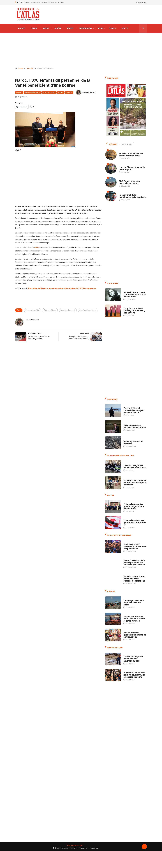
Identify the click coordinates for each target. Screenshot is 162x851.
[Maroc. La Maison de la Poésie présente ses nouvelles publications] (113, 562)
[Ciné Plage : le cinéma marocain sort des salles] (113, 602)
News (100, 28)
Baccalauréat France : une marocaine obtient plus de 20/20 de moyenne (62, 288)
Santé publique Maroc (87, 310)
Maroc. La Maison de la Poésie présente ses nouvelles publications (134, 562)
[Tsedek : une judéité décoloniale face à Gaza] (113, 466)
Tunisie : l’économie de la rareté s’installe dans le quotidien (44, 2)
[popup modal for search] (143, 28)
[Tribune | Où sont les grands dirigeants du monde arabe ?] (113, 506)
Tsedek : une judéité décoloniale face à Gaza (134, 466)
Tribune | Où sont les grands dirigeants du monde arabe (133, 506)
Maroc (46, 28)
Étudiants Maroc (50, 310)
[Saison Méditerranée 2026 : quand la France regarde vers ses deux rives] (113, 619)
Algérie (58, 28)
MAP (37, 247)
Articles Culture (130, 290)
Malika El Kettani (88, 92)
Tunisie (70, 28)
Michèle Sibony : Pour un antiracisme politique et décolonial (135, 482)
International (85, 28)
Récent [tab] (113, 144)
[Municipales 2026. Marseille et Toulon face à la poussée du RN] (113, 546)
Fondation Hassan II (67, 310)
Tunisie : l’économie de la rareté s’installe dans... (131, 154)
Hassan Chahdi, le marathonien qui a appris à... (132, 196)
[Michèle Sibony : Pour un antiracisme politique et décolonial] (113, 482)
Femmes (126, 478)
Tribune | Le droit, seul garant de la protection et (134, 522)
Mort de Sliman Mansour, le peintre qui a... (132, 168)
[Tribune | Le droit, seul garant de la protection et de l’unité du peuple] (113, 522)
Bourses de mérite (32, 310)
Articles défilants (32, 92)
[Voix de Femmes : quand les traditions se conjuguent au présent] (113, 635)
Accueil (21, 28)
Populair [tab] (127, 144)
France (34, 28)
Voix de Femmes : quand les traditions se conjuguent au (134, 634)
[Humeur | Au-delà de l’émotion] (113, 442)
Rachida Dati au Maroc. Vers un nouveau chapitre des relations (134, 578)
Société (69, 92)
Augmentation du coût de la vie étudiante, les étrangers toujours (134, 674)
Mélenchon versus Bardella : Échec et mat (134, 426)
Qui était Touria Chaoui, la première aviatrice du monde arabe (134, 294)
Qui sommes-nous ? (75, 845)
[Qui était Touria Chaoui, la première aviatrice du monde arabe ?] (113, 294)
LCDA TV (124, 28)
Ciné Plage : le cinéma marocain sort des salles (133, 602)
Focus (112, 28)
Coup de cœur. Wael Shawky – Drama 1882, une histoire (134, 310)
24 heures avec (129, 574)
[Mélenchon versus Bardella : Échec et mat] (113, 426)
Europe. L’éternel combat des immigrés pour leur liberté (133, 410)
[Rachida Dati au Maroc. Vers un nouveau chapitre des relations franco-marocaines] (113, 579)
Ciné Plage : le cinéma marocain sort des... (129, 182)
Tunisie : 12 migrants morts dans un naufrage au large (133, 658)
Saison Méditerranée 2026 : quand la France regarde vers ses (134, 618)
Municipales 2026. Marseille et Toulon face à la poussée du (134, 546)
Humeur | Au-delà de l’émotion (133, 442)
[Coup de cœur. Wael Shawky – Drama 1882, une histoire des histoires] (113, 311)
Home (21, 68)
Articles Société (49, 92)
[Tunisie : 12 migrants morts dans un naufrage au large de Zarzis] (113, 659)
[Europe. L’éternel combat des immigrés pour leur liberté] (113, 410)
